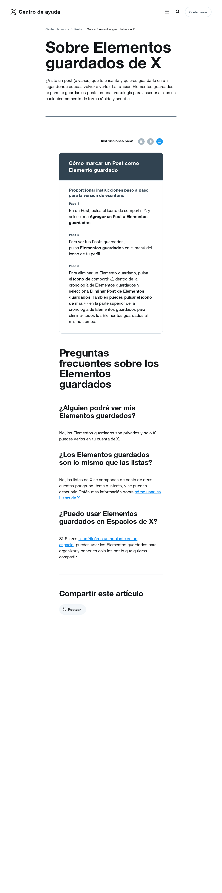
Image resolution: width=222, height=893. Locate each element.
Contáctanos (198, 12)
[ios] (141, 142)
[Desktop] (159, 142)
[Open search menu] (177, 12)
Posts (78, 29)
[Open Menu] (167, 12)
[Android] (150, 142)
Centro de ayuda (57, 29)
